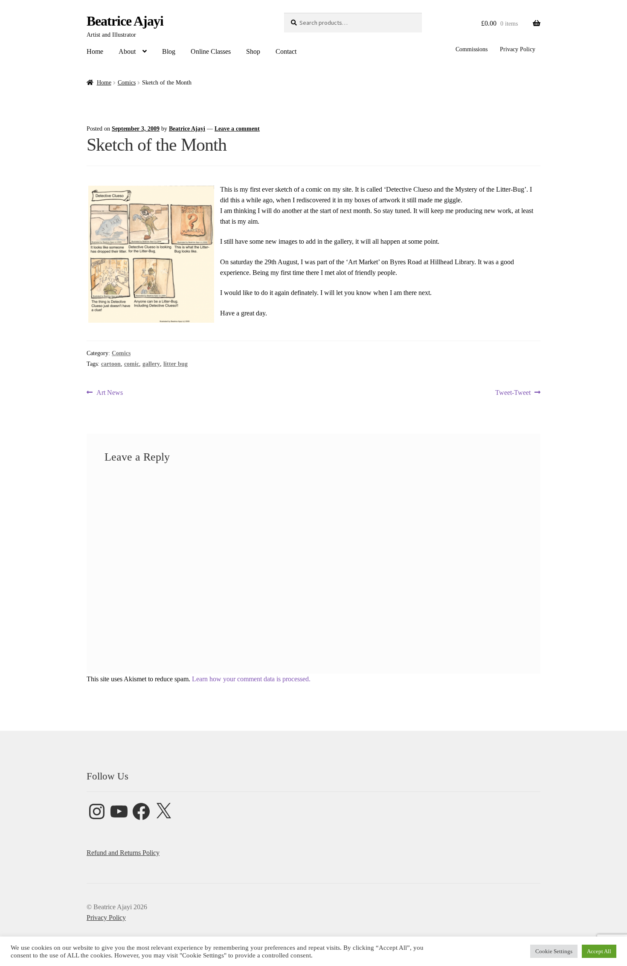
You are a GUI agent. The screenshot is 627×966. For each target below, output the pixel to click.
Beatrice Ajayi (125, 21)
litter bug (175, 364)
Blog (168, 51)
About (127, 51)
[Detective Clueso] (151, 254)
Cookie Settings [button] (553, 951)
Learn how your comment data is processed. (251, 679)
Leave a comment (237, 128)
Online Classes (211, 51)
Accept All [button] (599, 951)
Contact (286, 51)
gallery (151, 364)
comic (131, 364)
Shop (253, 51)
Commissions (472, 49)
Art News (109, 393)
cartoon (111, 364)
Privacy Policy (517, 49)
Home (95, 51)
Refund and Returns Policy (123, 852)
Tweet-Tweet (513, 393)
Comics (127, 82)
